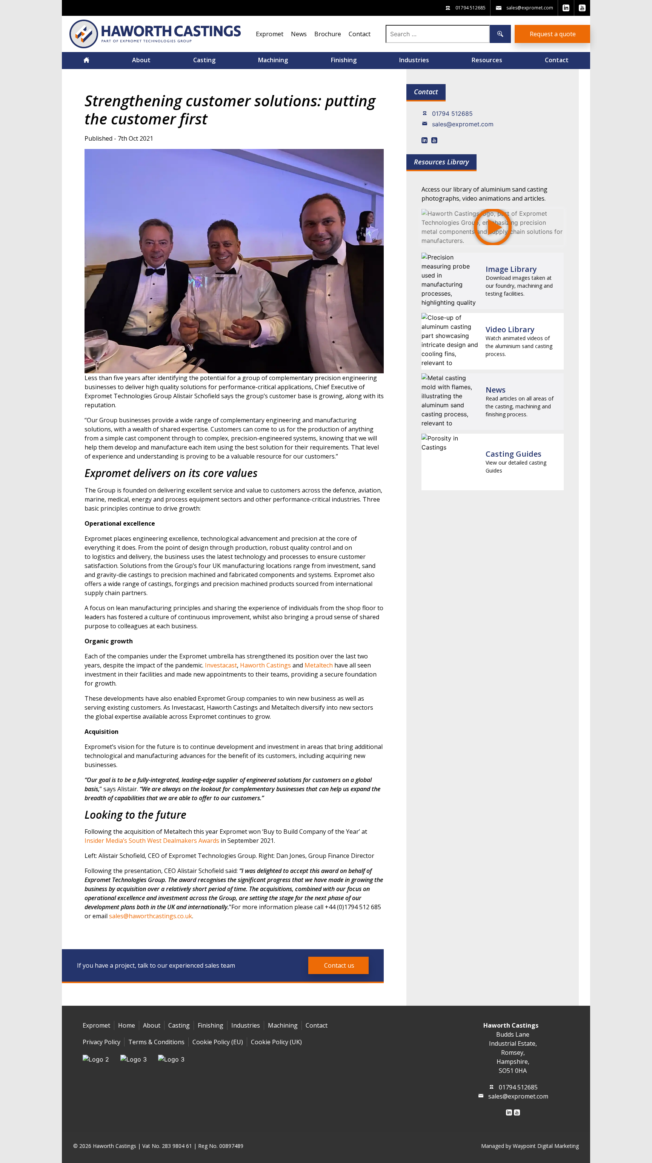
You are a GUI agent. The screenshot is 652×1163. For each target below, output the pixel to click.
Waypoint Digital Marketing (546, 1145)
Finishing (344, 60)
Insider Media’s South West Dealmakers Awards (152, 840)
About (141, 60)
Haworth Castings (265, 665)
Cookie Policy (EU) (217, 1042)
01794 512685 (452, 113)
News (299, 34)
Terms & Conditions (156, 1042)
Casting (204, 60)
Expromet (269, 34)
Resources (487, 60)
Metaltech (318, 665)
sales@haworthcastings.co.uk (150, 916)
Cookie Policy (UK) (276, 1042)
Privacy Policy (101, 1042)
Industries (414, 60)
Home (126, 1025)
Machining (273, 60)
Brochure (327, 34)
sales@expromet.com (463, 124)
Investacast (221, 665)
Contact (360, 34)
